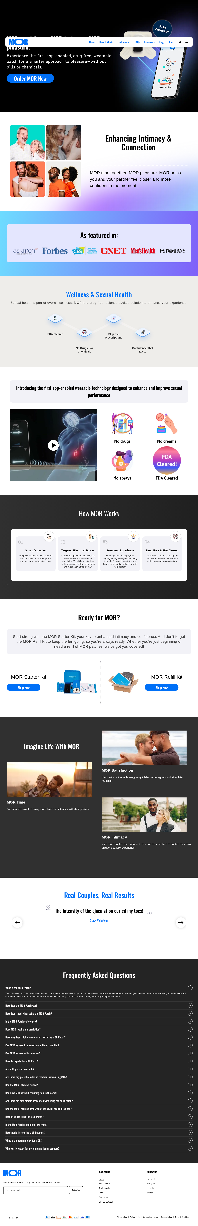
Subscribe (76, 1190)
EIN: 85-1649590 (106, 1202)
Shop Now (24, 687)
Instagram (151, 1183)
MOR (16, 1218)
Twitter (150, 1192)
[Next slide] (181, 922)
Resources (149, 42)
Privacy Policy (122, 1217)
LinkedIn (150, 1188)
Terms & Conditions (182, 1217)
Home (92, 42)
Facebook (151, 1179)
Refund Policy (135, 1217)
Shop (170, 42)
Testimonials (124, 42)
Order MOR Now (30, 78)
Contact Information (150, 1217)
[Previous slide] (17, 922)
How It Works (106, 42)
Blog (161, 42)
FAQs (137, 42)
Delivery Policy (166, 1217)
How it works (104, 1183)
